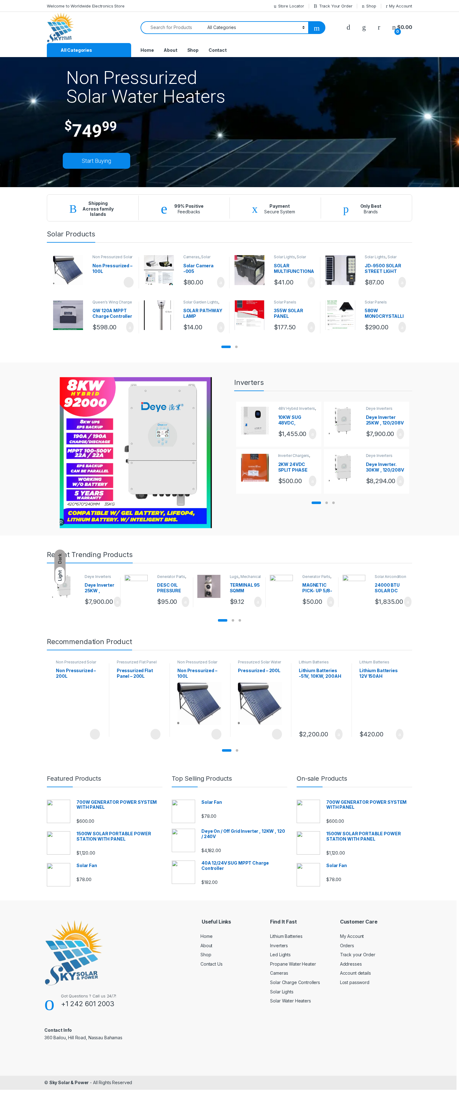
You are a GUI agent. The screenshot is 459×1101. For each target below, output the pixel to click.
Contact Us (211, 964)
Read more (128, 282)
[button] (226, 347)
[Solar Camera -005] (161, 270)
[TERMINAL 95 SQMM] (211, 586)
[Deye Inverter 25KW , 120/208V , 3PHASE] (345, 420)
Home (147, 50)
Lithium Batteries (314, 662)
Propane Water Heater (293, 964)
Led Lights (280, 954)
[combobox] (172, 27)
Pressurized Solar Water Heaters (259, 664)
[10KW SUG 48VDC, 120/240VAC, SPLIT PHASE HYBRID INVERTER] (257, 420)
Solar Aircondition (390, 576)
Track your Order (357, 954)
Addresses (351, 964)
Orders (347, 945)
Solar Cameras (196, 259)
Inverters (279, 945)
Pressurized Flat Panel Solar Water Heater (137, 664)
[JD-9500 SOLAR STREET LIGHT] (342, 270)
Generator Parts (171, 576)
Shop (371, 5)
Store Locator (291, 5)
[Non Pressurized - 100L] (70, 270)
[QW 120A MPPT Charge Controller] (70, 315)
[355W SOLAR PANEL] (251, 315)
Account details (355, 973)
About (170, 50)
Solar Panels (285, 302)
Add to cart (220, 282)
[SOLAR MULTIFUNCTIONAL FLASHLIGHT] (251, 270)
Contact (218, 50)
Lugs (234, 576)
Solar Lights (284, 257)
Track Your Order (336, 5)
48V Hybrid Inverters (296, 408)
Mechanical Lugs (245, 578)
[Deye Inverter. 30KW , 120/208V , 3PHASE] (345, 468)
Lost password (354, 982)
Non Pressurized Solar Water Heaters (112, 259)
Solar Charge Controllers (295, 982)
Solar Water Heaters (290, 1000)
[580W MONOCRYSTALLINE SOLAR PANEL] (342, 315)
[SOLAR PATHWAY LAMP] (161, 315)
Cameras (191, 257)
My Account (400, 5)
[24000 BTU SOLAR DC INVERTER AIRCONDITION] (356, 586)
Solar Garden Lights (200, 302)
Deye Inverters (379, 408)
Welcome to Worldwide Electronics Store (86, 5)
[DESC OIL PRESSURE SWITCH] (138, 586)
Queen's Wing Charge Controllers (112, 304)
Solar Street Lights (381, 259)
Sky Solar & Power (69, 1082)
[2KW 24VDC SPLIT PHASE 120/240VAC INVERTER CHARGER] (257, 468)
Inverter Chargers (293, 455)
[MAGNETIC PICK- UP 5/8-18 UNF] (284, 586)
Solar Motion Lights (290, 259)
